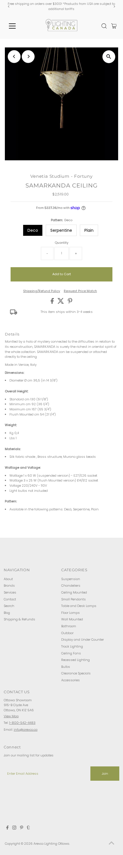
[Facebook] (7, 828)
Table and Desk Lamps (78, 606)
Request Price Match (80, 291)
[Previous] (9, 6)
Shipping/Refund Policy (41, 291)
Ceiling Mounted (74, 592)
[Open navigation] (18, 26)
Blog (7, 612)
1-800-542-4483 (22, 722)
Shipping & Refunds (19, 619)
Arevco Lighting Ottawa (51, 843)
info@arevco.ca (25, 729)
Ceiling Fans (71, 653)
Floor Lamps (70, 612)
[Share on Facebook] (53, 302)
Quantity (61, 242)
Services (10, 592)
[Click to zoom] (108, 56)
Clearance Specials (76, 673)
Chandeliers (70, 585)
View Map (11, 716)
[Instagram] (14, 828)
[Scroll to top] (111, 843)
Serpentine (61, 230)
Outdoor (67, 633)
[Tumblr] (28, 828)
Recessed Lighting (75, 660)
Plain (89, 230)
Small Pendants (73, 599)
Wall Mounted (72, 619)
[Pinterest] (22, 828)
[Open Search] (104, 26)
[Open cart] (114, 26)
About (8, 579)
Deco (32, 230)
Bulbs (65, 666)
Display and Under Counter (82, 639)
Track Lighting (72, 646)
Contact (10, 599)
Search (9, 606)
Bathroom (68, 626)
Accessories (70, 680)
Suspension (70, 579)
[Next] (114, 6)
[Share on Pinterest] (70, 302)
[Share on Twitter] (61, 302)
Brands (9, 585)
